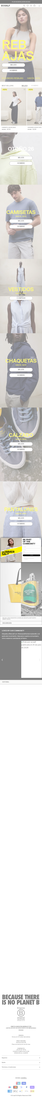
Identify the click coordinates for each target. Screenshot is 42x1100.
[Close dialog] (40, 538)
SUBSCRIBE (31, 555)
